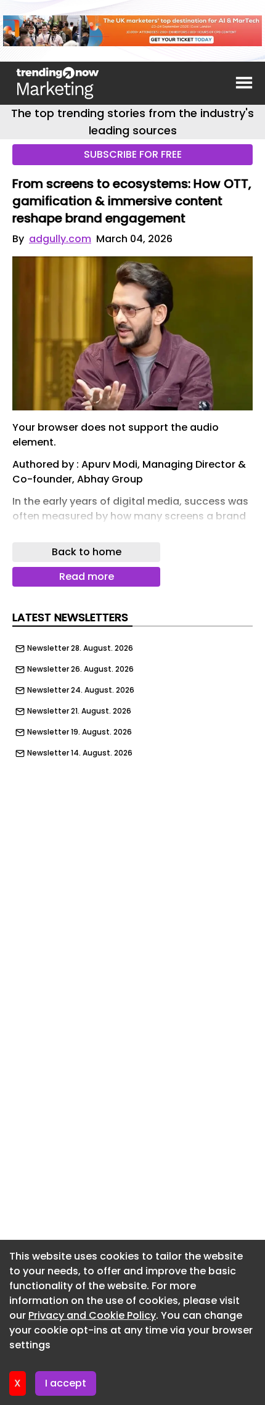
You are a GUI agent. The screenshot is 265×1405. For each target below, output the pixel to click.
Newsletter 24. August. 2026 (80, 690)
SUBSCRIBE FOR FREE (133, 154)
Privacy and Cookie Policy (92, 1315)
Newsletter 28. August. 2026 (80, 648)
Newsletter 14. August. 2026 (79, 753)
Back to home (86, 552)
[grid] (132, 697)
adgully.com (60, 239)
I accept (65, 1383)
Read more (86, 576)
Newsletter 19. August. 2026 (79, 732)
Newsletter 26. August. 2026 (80, 669)
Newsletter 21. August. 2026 (79, 711)
